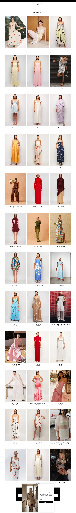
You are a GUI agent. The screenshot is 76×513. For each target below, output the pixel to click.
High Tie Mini (15, 285)
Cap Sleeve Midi (60, 285)
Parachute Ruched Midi (15, 167)
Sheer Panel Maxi (61, 206)
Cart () (71, 3)
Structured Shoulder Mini (60, 482)
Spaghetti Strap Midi (38, 167)
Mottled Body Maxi (15, 49)
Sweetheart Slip (38, 49)
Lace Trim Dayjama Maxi (38, 127)
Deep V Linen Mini (38, 442)
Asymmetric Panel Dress (15, 246)
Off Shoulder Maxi (61, 246)
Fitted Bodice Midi (60, 49)
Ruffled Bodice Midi (38, 324)
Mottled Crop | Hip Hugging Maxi (38, 403)
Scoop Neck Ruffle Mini (60, 88)
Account (61, 3)
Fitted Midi (15, 324)
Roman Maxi (60, 364)
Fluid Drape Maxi (38, 246)
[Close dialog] (53, 484)
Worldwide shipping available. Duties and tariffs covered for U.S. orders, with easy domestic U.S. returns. (39, 0)
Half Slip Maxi (38, 364)
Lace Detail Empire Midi (38, 482)
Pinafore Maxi (15, 403)
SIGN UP (46, 502)
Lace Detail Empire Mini (15, 127)
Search (66, 3)
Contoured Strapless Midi (60, 167)
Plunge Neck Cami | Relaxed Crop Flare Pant (15, 482)
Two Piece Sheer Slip (15, 88)
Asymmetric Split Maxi (38, 206)
